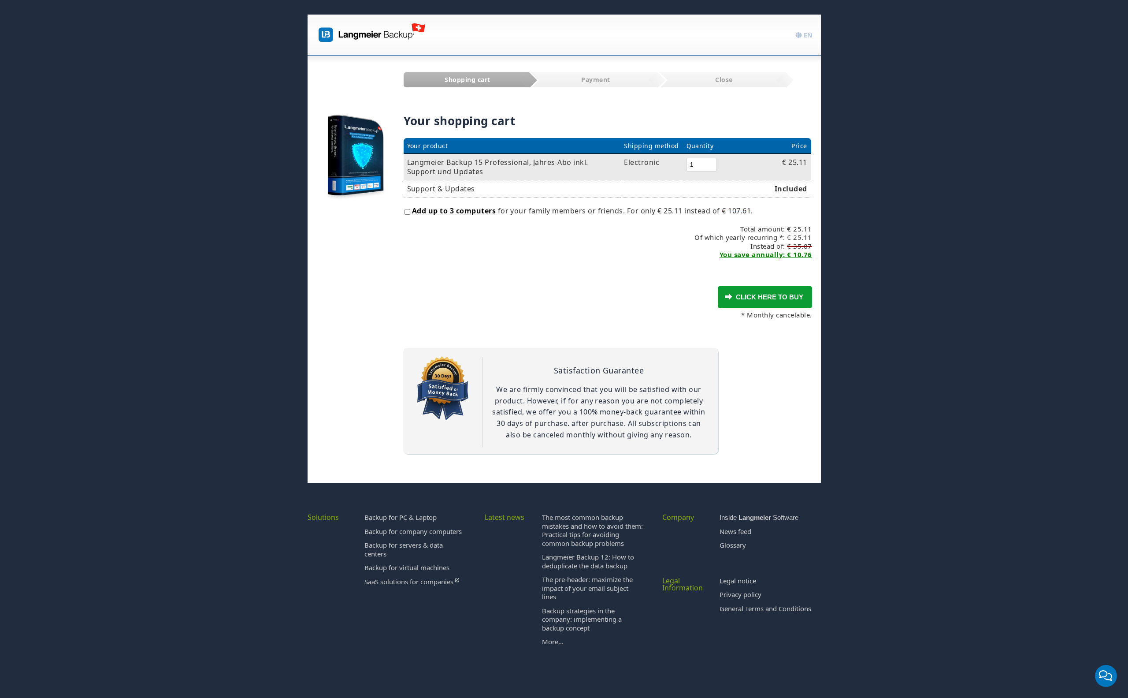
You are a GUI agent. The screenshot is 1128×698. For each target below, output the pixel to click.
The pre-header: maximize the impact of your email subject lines (587, 588)
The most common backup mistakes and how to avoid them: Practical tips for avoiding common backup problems (592, 530)
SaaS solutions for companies (409, 581)
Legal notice (738, 580)
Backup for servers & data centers (403, 549)
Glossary (733, 545)
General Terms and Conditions (765, 608)
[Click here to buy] (728, 296)
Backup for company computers (413, 531)
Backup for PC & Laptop (400, 517)
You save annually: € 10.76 (766, 254)
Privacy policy (740, 594)
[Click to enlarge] (355, 146)
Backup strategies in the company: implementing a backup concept (582, 619)
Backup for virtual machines (406, 567)
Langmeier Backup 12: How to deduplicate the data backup (588, 561)
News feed (735, 531)
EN (807, 35)
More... (553, 641)
